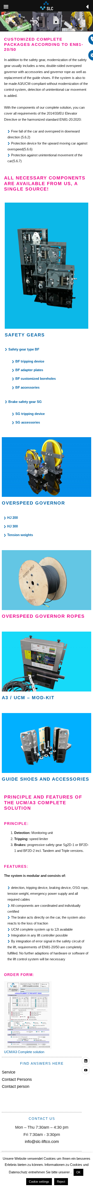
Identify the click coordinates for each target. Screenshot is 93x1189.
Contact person (15, 1086)
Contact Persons (17, 1079)
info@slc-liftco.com (42, 1141)
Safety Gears (25, 334)
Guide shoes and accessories (45, 779)
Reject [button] (61, 1181)
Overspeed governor (33, 502)
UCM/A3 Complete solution (24, 1052)
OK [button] (78, 1172)
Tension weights (20, 535)
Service (8, 1072)
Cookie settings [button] (39, 1181)
